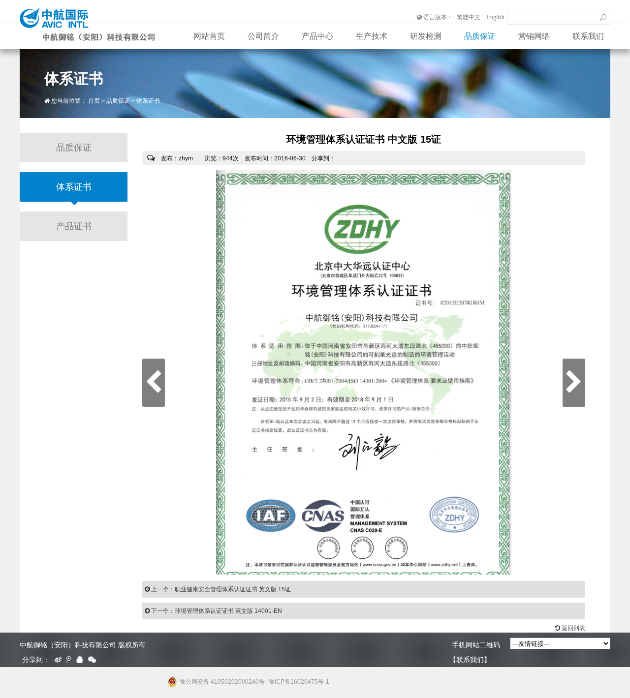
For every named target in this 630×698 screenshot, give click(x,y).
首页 (94, 100)
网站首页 (209, 36)
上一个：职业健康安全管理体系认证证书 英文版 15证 (220, 589)
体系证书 (148, 100)
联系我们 (588, 36)
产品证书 (74, 226)
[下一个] (574, 382)
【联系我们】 (470, 660)
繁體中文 (468, 17)
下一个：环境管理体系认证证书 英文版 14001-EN (216, 610)
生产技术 (371, 36)
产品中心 (317, 36)
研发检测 (425, 36)
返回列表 (572, 628)
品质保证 (480, 36)
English (495, 17)
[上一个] (153, 382)
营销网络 (534, 36)
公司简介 (263, 36)
